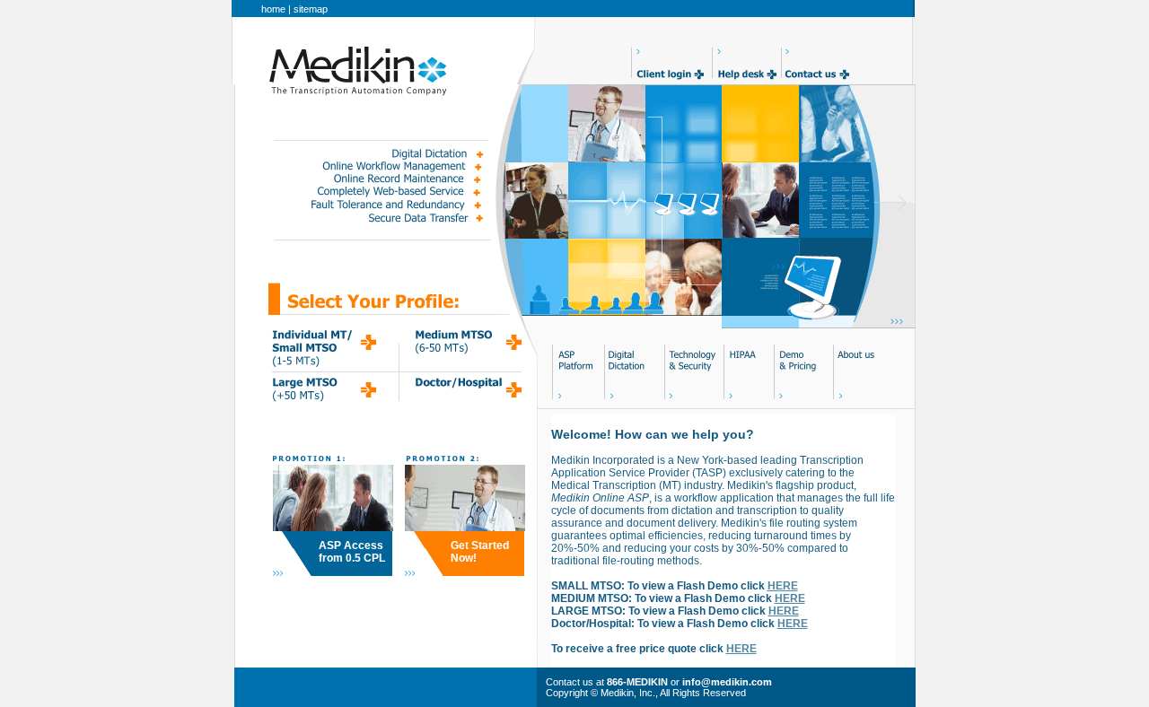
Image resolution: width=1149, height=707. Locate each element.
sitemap (311, 9)
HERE (782, 586)
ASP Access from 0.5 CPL (352, 551)
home (273, 9)
